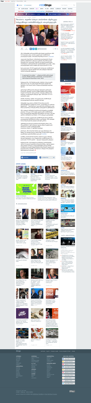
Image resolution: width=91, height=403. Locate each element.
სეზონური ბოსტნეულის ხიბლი (37, 337)
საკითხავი (58, 8)
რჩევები (48, 377)
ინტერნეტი (33, 366)
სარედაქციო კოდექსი (54, 351)
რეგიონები (18, 373)
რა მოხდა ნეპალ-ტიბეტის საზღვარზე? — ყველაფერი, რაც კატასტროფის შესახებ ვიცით (52, 337)
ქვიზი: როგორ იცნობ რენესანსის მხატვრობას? (37, 317)
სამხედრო (18, 364)
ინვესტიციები (28, 5)
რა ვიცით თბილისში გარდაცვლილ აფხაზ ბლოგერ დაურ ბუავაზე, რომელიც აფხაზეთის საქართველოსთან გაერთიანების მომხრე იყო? (48, 192)
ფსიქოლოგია (49, 357)
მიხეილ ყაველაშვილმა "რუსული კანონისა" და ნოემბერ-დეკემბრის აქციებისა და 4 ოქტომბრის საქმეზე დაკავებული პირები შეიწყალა (22, 297)
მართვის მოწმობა (20, 1)
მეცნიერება (33, 367)
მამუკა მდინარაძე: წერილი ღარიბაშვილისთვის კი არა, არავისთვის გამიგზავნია (68, 153)
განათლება (18, 368)
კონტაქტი (73, 351)
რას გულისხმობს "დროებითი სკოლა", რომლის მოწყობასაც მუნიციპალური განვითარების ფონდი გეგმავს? (67, 263)
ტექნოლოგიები (34, 364)
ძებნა (25, 1)
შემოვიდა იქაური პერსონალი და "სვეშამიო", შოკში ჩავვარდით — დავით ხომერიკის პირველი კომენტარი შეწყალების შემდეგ (37, 277)
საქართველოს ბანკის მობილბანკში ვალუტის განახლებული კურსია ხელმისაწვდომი (52, 297)
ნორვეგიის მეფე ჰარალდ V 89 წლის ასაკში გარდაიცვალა (52, 277)
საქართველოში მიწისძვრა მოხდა (22, 257)
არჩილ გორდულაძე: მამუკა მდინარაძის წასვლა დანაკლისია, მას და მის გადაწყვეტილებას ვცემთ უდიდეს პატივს (38, 173)
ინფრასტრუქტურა (19, 375)
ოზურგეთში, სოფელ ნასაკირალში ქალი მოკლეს (52, 237)
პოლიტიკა (56, 11)
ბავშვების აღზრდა (50, 360)
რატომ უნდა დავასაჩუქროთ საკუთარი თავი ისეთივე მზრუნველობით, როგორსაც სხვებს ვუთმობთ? (22, 317)
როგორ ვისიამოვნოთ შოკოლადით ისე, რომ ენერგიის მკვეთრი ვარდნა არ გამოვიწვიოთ (68, 168)
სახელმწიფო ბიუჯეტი (35, 360)
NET (37, 8)
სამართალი (18, 374)
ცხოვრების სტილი (51, 363)
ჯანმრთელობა (50, 356)
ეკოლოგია (18, 367)
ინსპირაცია (49, 375)
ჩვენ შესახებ (43, 351)
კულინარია (49, 368)
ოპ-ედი (47, 8)
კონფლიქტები (18, 363)
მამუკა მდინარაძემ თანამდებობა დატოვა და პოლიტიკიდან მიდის (68, 182)
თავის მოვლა (49, 361)
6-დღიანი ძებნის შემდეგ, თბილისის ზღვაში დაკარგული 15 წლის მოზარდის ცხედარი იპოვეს (37, 237)
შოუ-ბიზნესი (33, 372)
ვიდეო (41, 8)
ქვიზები (52, 8)
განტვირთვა (13, 1)
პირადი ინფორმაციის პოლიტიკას (51, 394)
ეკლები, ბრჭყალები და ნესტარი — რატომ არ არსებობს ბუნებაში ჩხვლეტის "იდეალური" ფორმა (68, 196)
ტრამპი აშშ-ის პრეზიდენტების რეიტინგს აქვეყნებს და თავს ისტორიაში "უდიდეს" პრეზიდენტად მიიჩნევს (22, 217)
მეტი (71, 11)
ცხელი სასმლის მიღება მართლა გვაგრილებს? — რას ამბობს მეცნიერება (68, 139)
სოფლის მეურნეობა (35, 361)
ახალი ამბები (7, 1)
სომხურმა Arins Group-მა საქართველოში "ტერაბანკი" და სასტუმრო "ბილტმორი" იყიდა (23, 173)
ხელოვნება (33, 370)
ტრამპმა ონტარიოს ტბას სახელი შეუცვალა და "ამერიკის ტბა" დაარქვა (22, 237)
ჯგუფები (20, 5)
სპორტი (33, 373)
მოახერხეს (44, 134)
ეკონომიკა (67, 11)
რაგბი (32, 376)
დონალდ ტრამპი (29, 152)
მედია (17, 377)
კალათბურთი (33, 377)
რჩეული (64, 8)
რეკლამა (70, 8)
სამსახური (48, 373)
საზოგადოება (61, 11)
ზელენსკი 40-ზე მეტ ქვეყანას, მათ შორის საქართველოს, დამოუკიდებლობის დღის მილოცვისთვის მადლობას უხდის (22, 337)
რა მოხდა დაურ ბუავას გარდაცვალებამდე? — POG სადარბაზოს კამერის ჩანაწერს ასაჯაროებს (52, 173)
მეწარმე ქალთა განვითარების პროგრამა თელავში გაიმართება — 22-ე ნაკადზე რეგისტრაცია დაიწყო (68, 270)
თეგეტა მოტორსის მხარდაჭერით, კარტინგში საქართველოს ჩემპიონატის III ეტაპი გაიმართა (68, 225)
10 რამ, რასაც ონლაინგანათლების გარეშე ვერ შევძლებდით (68, 211)
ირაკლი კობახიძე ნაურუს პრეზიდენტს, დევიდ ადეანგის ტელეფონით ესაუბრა (68, 124)
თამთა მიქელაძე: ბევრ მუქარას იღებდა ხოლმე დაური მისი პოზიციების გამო (37, 257)
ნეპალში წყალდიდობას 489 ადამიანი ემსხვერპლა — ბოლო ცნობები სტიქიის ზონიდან (52, 257)
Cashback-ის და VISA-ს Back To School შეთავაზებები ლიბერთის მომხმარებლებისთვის (27, 191)
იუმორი (48, 371)
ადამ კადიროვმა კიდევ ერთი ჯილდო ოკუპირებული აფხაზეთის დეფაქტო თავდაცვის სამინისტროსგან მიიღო (37, 217)
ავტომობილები (49, 367)
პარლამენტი (18, 357)
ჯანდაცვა (17, 370)
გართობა (48, 370)
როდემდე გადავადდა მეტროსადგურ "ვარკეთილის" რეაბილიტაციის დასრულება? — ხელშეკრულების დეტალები (52, 217)
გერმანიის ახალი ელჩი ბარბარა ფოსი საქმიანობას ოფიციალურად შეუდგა (68, 109)
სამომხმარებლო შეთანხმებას (38, 394)
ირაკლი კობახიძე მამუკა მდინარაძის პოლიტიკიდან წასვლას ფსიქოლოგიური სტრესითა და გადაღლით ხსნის (37, 297)
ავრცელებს (51, 56)
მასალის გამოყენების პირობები (65, 351)
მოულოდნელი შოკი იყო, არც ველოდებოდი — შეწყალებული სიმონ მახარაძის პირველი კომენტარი (22, 277)
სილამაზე (48, 364)
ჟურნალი (32, 8)
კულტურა (33, 369)
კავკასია (17, 361)
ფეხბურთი (33, 375)
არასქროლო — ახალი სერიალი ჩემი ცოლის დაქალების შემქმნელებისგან (68, 267)
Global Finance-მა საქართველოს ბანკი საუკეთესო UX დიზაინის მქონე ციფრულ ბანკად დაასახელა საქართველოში (68, 94)
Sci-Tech (33, 363)
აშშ (35, 152)
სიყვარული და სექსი (50, 374)
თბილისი (17, 371)
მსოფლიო (34, 17)
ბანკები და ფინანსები (35, 357)
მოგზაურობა (49, 366)
